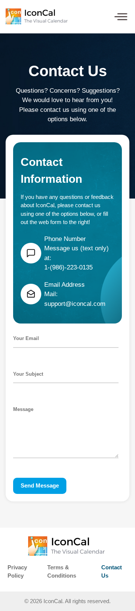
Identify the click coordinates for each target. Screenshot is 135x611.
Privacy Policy (17, 571)
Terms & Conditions (61, 571)
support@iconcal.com (74, 303)
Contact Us (111, 571)
